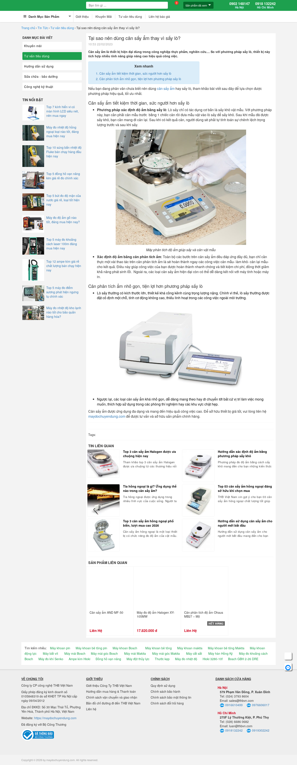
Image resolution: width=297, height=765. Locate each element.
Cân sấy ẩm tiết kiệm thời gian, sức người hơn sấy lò (135, 73)
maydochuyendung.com (106, 416)
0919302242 (260, 730)
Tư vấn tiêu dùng (130, 16)
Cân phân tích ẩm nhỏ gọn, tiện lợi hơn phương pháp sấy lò (140, 79)
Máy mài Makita (135, 653)
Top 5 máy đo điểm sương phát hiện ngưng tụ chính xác (62, 291)
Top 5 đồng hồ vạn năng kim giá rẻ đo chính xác (63, 175)
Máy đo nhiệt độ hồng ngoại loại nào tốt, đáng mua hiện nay (62, 131)
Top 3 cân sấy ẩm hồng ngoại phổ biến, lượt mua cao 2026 (148, 523)
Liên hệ (91, 709)
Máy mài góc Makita (166, 653)
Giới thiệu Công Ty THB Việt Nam (109, 685)
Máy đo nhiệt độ (186, 659)
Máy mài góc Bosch (104, 653)
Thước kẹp (162, 659)
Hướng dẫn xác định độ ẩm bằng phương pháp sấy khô (242, 453)
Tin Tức (43, 28)
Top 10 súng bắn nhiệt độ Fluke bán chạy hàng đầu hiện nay (64, 151)
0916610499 (234, 705)
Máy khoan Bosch (125, 648)
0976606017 (260, 705)
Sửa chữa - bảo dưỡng (41, 76)
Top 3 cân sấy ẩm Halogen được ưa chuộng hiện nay (149, 453)
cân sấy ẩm (166, 88)
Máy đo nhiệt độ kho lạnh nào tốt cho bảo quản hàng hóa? (63, 312)
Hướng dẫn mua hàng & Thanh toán (111, 691)
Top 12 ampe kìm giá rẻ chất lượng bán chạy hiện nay (63, 265)
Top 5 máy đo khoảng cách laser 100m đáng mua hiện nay (61, 243)
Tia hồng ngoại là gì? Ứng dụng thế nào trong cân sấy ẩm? (150, 488)
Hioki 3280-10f (213, 659)
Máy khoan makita (189, 648)
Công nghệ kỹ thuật (38, 86)
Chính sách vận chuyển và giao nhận (111, 697)
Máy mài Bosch (74, 653)
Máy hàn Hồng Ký (220, 653)
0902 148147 (239, 5)
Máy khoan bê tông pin (91, 648)
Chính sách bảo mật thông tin (171, 697)
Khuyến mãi (33, 46)
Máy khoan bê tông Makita (226, 648)
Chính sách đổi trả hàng (167, 703)
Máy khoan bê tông (158, 648)
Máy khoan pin (60, 648)
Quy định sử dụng (163, 685)
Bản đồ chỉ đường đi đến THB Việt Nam (113, 703)
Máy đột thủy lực (138, 659)
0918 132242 (265, 5)
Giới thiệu (82, 16)
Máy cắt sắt (194, 653)
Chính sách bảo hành (165, 691)
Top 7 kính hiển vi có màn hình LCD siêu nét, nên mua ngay (62, 111)
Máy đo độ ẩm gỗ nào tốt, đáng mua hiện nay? (63, 219)
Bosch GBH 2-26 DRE (243, 659)
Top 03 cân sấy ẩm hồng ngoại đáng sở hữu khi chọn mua (245, 488)
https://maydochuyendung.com (55, 718)
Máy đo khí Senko (50, 659)
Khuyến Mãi (103, 16)
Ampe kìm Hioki (79, 659)
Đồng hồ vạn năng (108, 659)
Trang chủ (28, 28)
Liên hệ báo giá (159, 16)
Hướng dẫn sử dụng (39, 66)
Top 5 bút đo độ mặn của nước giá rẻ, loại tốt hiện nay (63, 199)
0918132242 (234, 730)
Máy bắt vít (50, 653)
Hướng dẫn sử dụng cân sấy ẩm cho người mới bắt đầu (245, 523)
